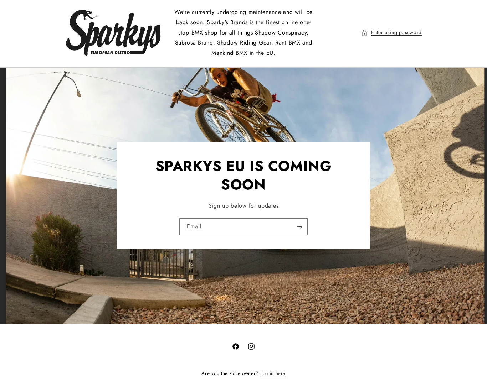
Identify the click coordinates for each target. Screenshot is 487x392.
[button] (391, 32)
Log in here (273, 373)
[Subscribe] (299, 226)
